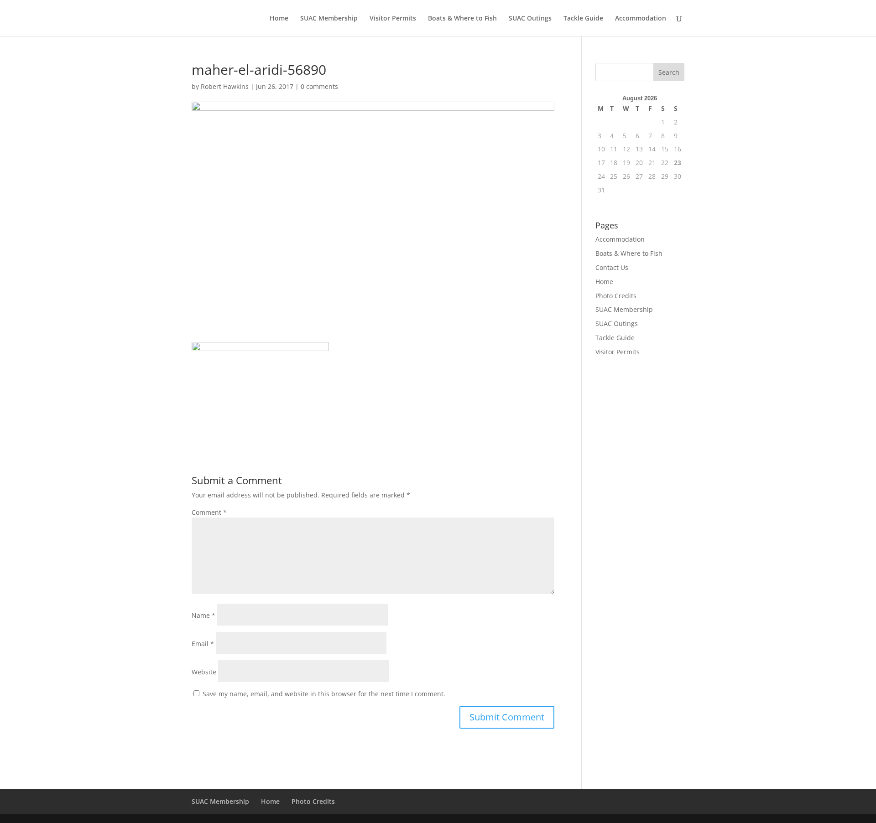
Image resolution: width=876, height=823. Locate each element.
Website (204, 672)
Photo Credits (615, 295)
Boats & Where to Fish (462, 18)
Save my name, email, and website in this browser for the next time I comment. (324, 693)
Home (279, 18)
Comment (209, 512)
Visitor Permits (393, 18)
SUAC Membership (329, 18)
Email (203, 643)
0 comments (319, 86)
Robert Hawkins (225, 86)
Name (203, 615)
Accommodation (640, 18)
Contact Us (611, 267)
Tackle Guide (583, 18)
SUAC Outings (530, 18)
